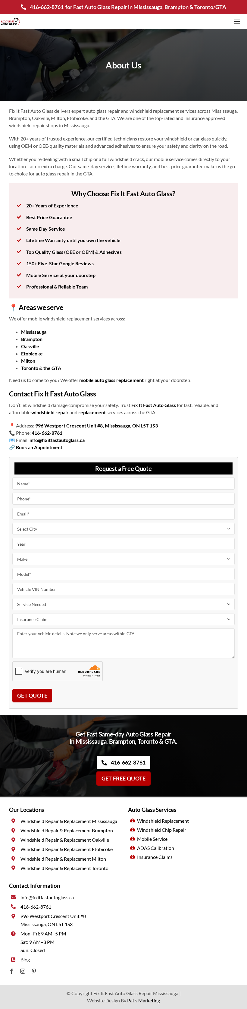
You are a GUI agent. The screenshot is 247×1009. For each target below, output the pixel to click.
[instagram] (22, 971)
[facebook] (11, 971)
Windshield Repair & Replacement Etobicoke (66, 849)
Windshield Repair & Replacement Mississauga (68, 821)
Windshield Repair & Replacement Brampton (66, 830)
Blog (25, 959)
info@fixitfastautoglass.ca (47, 897)
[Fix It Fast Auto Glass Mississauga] (10, 20)
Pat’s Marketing (143, 1000)
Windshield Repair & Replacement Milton (63, 859)
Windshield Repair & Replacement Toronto (64, 868)
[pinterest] (33, 971)
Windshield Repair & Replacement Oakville (64, 840)
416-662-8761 (47, 7)
